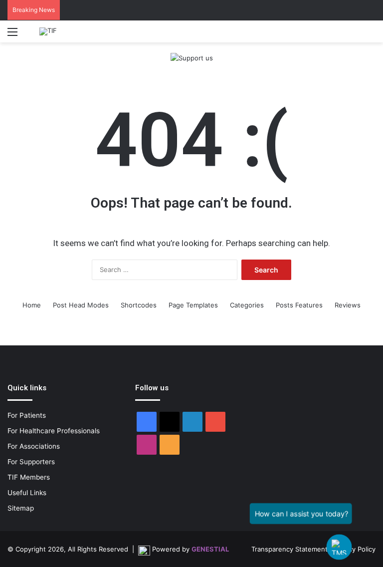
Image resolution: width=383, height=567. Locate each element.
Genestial (210, 549)
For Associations (33, 446)
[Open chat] (339, 547)
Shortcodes (139, 305)
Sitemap (20, 508)
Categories (247, 305)
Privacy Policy (355, 549)
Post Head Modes (81, 305)
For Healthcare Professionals (53, 431)
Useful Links (26, 493)
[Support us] (192, 57)
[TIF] (48, 31)
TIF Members (28, 477)
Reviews (348, 305)
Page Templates (193, 305)
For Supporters (31, 462)
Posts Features (299, 305)
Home (31, 305)
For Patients (26, 415)
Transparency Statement (289, 549)
